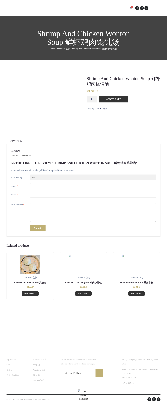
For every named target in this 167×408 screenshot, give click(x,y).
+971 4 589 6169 (129, 378)
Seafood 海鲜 (38, 380)
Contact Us (88, 8)
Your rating (17, 177)
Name (14, 186)
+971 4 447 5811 (129, 383)
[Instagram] (142, 8)
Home (46, 8)
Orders (9, 370)
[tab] (17, 140)
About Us (58, 8)
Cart (8, 365)
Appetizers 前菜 (39, 359)
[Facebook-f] (137, 8)
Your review (18, 204)
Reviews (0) (16, 140)
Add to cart (113, 99)
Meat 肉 (36, 375)
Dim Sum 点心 (63, 49)
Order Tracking (13, 375)
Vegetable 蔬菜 (39, 370)
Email (14, 194)
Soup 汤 (36, 365)
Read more (29, 294)
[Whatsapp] (146, 8)
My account (11, 359)
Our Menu (72, 8)
